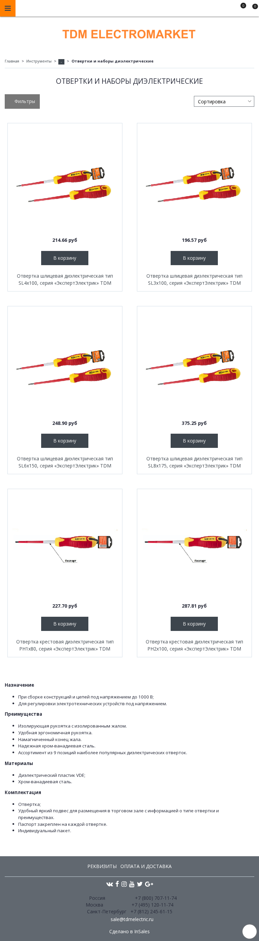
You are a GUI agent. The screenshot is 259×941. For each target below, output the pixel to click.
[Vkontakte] (109, 883)
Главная (12, 60)
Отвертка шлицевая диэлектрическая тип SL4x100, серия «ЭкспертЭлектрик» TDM (65, 279)
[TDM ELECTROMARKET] (129, 32)
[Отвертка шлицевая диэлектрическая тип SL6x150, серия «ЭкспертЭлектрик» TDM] (64, 363)
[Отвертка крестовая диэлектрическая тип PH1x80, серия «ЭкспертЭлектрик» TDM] (64, 546)
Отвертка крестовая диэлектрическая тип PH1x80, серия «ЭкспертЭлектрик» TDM (65, 645)
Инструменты (39, 60)
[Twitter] (140, 883)
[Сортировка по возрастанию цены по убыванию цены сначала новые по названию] (224, 101)
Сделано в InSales (129, 931)
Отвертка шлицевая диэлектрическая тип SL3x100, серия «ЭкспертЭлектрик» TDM (194, 279)
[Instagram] (124, 883)
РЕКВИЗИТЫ (102, 866)
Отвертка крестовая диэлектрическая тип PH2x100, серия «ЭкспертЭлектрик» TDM (194, 645)
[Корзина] (252, 9)
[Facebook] (117, 883)
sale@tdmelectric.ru (132, 919)
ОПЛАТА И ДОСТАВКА (146, 866)
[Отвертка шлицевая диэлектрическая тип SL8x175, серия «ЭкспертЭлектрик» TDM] (194, 363)
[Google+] (149, 883)
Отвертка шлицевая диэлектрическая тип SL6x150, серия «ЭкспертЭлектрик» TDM (65, 462)
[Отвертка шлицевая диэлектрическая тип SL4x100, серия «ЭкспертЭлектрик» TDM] (64, 180)
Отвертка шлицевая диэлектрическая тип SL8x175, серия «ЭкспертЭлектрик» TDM (194, 462)
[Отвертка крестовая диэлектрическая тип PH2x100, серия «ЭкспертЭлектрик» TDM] (194, 546)
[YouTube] (132, 883)
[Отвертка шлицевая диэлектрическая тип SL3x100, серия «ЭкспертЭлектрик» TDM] (194, 180)
